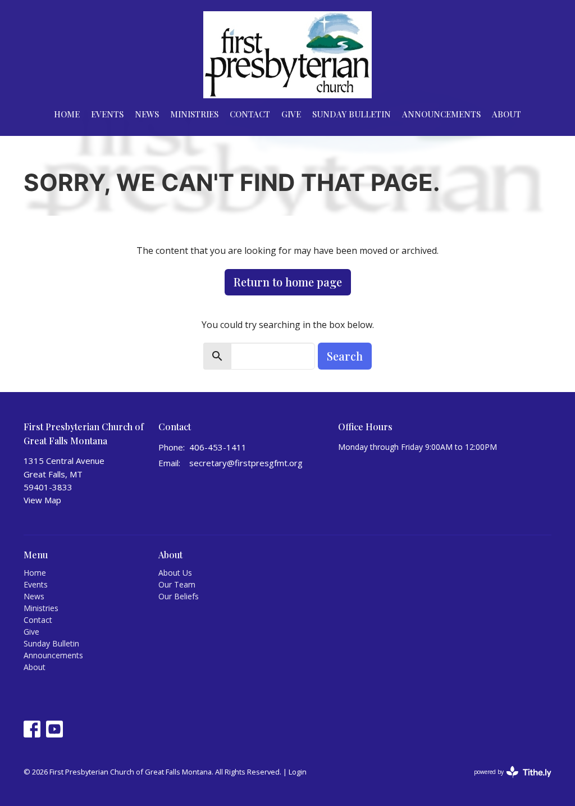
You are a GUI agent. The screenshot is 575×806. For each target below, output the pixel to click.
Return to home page (288, 281)
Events (107, 114)
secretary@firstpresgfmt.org (246, 462)
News (147, 114)
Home (67, 114)
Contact (250, 114)
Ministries (194, 114)
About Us (175, 572)
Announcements (441, 114)
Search (345, 355)
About (506, 114)
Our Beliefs (178, 596)
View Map (42, 500)
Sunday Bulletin (351, 114)
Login (298, 772)
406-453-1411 (218, 447)
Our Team (176, 584)
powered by (507, 781)
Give (291, 114)
